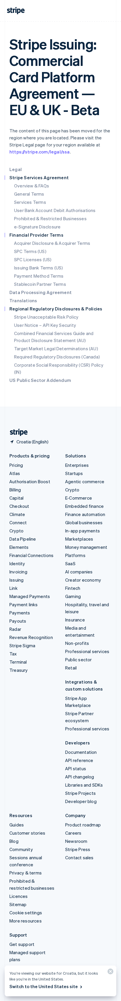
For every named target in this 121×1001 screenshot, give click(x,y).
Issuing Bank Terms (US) (38, 268)
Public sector (78, 659)
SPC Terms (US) (30, 251)
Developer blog (81, 801)
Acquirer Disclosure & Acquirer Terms (52, 243)
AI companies (79, 572)
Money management (86, 547)
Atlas (14, 473)
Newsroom (76, 841)
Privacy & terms (25, 873)
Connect (18, 522)
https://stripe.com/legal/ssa (39, 152)
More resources (25, 921)
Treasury (18, 670)
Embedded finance (84, 506)
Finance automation (85, 514)
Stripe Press (77, 849)
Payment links (23, 604)
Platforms (75, 555)
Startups (74, 473)
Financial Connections (31, 555)
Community (21, 849)
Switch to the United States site (43, 986)
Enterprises (77, 465)
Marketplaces (79, 539)
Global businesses (83, 522)
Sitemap (17, 904)
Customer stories (27, 833)
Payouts (17, 621)
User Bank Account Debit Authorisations (55, 210)
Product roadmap (83, 825)
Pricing (16, 465)
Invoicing (18, 572)
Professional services (87, 651)
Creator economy (83, 580)
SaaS (70, 563)
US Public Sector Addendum (40, 380)
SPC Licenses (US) (32, 259)
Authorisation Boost (29, 481)
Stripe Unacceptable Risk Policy (46, 317)
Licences (18, 896)
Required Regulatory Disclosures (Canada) (57, 357)
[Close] (109, 973)
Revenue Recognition (31, 637)
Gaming (73, 596)
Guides (16, 825)
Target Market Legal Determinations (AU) (56, 348)
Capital (16, 498)
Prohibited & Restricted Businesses (50, 218)
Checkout (19, 506)
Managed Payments (29, 596)
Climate (17, 514)
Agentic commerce (84, 481)
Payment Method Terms (38, 276)
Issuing (16, 580)
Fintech (72, 588)
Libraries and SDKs (84, 785)
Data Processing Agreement (40, 292)
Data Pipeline (22, 539)
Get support (21, 944)
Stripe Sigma (22, 645)
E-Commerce (78, 498)
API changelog (79, 777)
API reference (79, 760)
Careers (73, 833)
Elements (19, 547)
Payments (19, 613)
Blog (14, 841)
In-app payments (82, 531)
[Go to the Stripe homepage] (16, 432)
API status (75, 768)
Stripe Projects (80, 793)
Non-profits (77, 643)
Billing (15, 490)
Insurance (75, 620)
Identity (17, 563)
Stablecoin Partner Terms (40, 284)
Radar (15, 629)
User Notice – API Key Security (45, 325)
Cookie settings (25, 912)
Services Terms (30, 202)
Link (13, 588)
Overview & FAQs (31, 186)
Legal (15, 169)
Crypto (16, 531)
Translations (23, 300)
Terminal (18, 662)
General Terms (29, 194)
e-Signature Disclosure (37, 227)
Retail (71, 668)
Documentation (81, 752)
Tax (13, 654)
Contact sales (79, 857)
